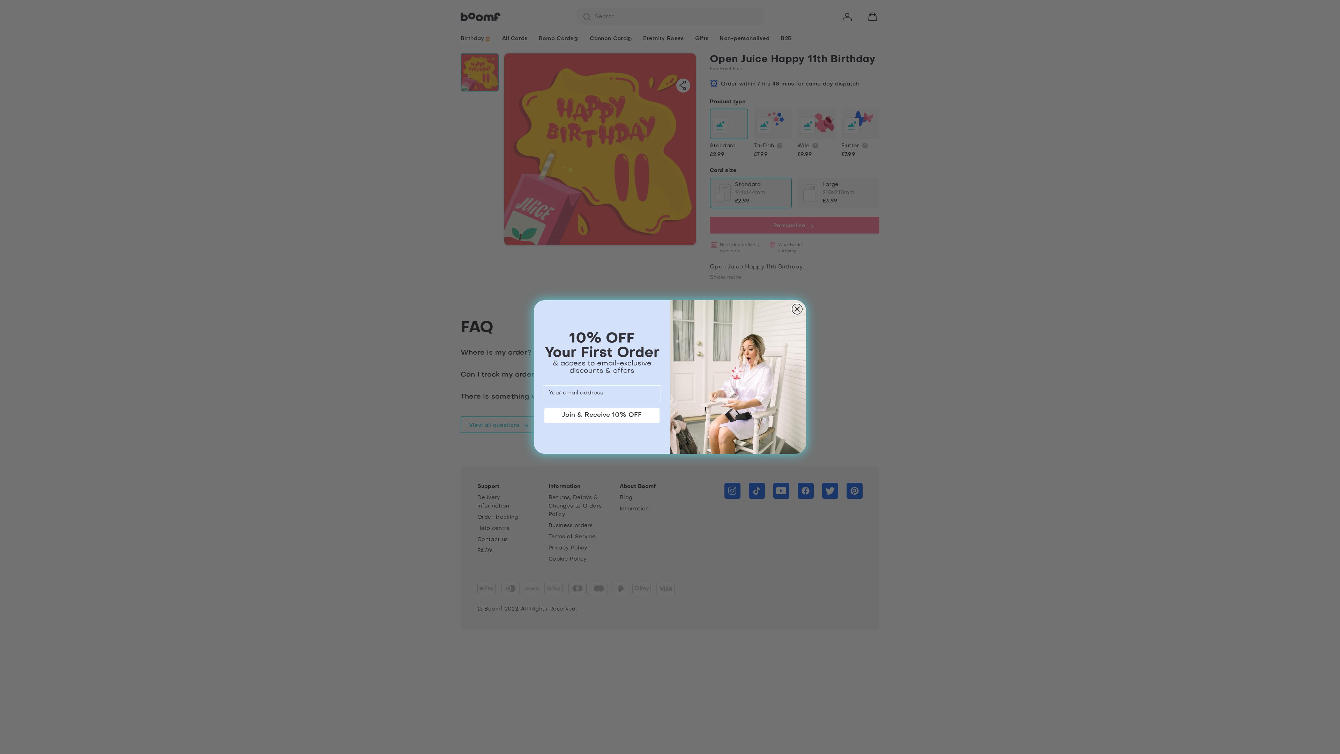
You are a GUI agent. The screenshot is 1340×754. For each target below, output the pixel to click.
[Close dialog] (797, 309)
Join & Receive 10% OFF (602, 415)
